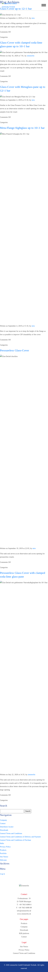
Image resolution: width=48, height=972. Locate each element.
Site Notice (4, 857)
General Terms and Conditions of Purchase (15, 840)
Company (3, 820)
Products (3, 850)
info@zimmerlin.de (24, 911)
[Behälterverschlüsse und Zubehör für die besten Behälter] (13, 5)
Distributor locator (6, 827)
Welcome (3, 860)
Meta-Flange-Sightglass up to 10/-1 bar (22, 127)
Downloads (4, 830)
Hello (2, 843)
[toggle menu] (44, 5)
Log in (2, 874)
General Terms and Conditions (11, 833)
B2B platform (24, 933)
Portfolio (3, 853)
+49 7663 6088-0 (25, 905)
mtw (33, 18)
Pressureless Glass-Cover (14, 350)
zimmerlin (30, 56)
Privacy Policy (5, 847)
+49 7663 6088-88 (25, 908)
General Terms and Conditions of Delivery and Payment (20, 837)
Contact (3, 823)
